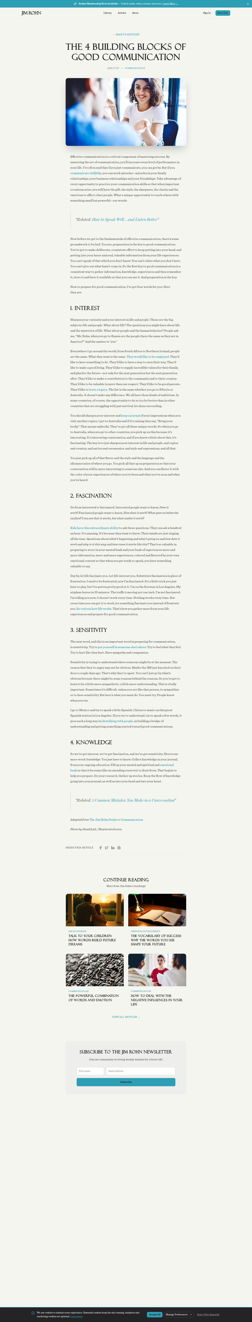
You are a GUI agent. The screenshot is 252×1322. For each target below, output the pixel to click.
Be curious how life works (93, 608)
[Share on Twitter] (106, 847)
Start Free (223, 13)
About (135, 13)
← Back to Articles (126, 34)
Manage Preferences (177, 1314)
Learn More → (170, 4)
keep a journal (130, 415)
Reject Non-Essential (208, 1314)
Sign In (207, 13)
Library (108, 13)
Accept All (154, 1314)
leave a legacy (98, 389)
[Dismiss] (248, 4)
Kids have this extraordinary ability (94, 528)
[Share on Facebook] (100, 847)
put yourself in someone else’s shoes (122, 647)
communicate (85, 173)
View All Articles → (126, 1017)
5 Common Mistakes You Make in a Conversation (133, 801)
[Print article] (119, 847)
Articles (122, 13)
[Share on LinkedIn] (113, 847)
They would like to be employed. (148, 356)
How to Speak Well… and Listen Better (124, 220)
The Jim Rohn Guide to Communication (116, 819)
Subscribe (126, 1082)
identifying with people (117, 721)
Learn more (76, 1316)
